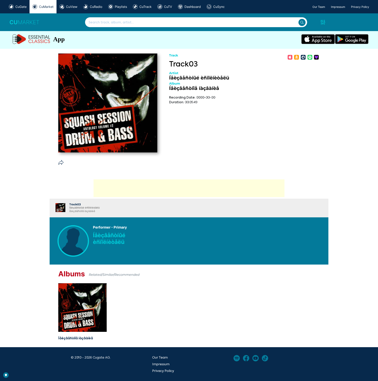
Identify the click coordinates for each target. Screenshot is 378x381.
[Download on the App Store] (318, 39)
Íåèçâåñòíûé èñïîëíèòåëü (199, 78)
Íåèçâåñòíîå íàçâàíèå (194, 88)
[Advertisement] (189, 188)
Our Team (318, 6)
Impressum (338, 6)
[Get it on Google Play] (352, 39)
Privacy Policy (360, 6)
